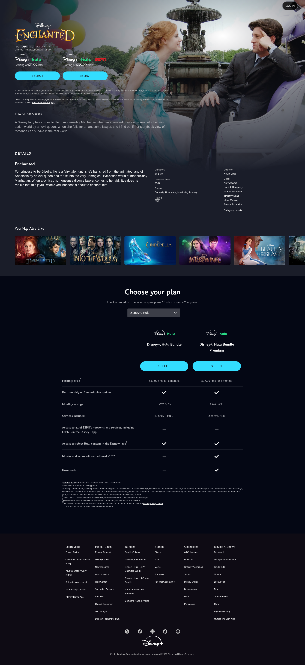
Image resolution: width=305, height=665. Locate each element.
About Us (99, 596)
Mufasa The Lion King (224, 619)
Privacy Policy (72, 552)
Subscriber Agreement (76, 582)
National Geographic (165, 582)
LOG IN (290, 5)
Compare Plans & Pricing (137, 601)
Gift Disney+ (101, 611)
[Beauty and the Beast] (259, 250)
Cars (216, 604)
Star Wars (159, 574)
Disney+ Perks (102, 559)
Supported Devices (104, 589)
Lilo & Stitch (219, 582)
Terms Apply (69, 482)
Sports (187, 574)
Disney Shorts (191, 582)
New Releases (102, 567)
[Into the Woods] (95, 250)
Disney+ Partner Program (107, 619)
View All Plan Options (28, 113)
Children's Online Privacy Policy (77, 561)
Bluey (217, 589)
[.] (127, 631)
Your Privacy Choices (75, 589)
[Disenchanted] (40, 250)
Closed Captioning (104, 604)
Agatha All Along (222, 611)
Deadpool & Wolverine (225, 559)
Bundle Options (132, 552)
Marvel (158, 567)
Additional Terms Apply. (43, 102)
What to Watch (102, 574)
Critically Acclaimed (193, 567)
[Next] (298, 250)
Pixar (157, 559)
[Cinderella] (150, 250)
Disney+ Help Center (153, 503)
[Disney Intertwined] (205, 250)
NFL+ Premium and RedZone (134, 591)
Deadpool (219, 552)
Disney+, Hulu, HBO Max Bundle (137, 580)
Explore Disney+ (103, 552)
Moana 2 (218, 574)
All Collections (191, 552)
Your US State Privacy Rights (75, 573)
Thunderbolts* (221, 596)
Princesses (189, 604)
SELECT (37, 75)
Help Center (101, 582)
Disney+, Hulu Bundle (135, 559)
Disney (158, 552)
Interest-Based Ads (74, 597)
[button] (108, 547)
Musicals (188, 559)
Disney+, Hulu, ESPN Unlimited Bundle (135, 569)
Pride (186, 596)
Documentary (190, 589)
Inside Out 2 (220, 567)
